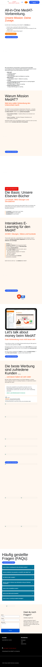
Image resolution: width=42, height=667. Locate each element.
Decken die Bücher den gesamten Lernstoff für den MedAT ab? (17, 572)
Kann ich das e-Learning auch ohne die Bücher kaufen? (15, 567)
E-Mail (2, 618)
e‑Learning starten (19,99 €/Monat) (34, 2)
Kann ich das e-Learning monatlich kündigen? (13, 598)
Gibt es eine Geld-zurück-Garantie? (10, 593)
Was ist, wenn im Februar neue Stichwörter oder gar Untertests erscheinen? (17, 583)
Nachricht (3, 622)
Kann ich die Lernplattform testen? (10, 588)
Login (27, 2)
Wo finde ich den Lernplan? (9, 577)
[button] (22, 2)
